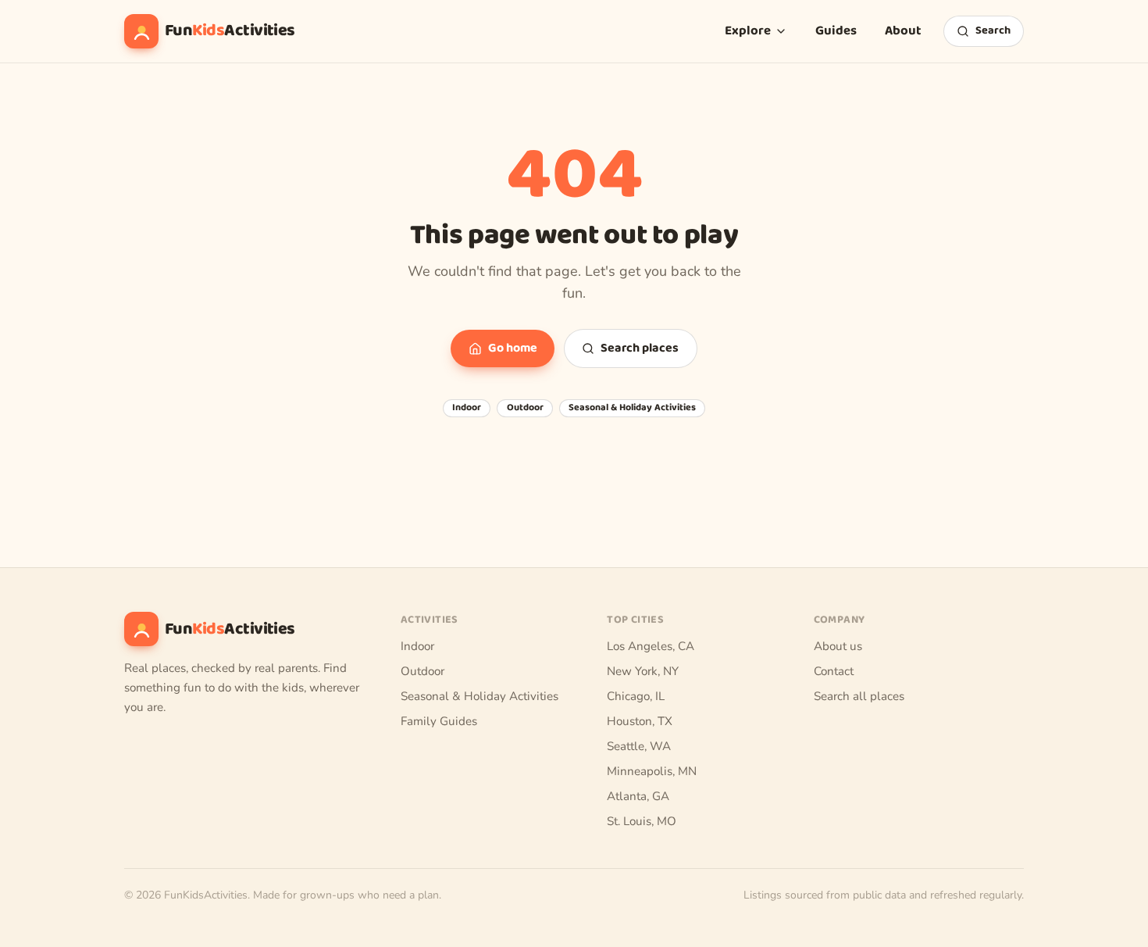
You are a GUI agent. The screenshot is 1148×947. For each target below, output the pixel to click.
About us (838, 646)
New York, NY (643, 671)
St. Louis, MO (641, 821)
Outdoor (525, 408)
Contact (834, 671)
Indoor (466, 408)
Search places (640, 348)
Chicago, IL (636, 696)
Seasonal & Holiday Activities (632, 408)
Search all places (859, 696)
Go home (512, 348)
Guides (836, 30)
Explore (748, 30)
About (903, 30)
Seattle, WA (639, 746)
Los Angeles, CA (650, 646)
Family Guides (439, 721)
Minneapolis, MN (652, 771)
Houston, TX (639, 721)
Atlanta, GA (638, 796)
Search (993, 30)
